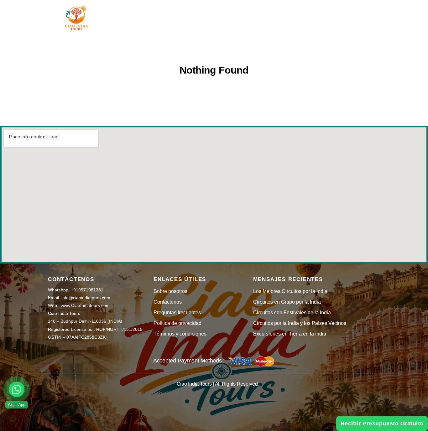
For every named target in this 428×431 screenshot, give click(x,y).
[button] (16, 389)
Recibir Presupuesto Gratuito (382, 423)
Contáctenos (168, 302)
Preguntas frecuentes (177, 312)
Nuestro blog (289, 13)
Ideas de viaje (177, 13)
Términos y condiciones (180, 333)
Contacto (333, 13)
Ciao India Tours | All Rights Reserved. (218, 384)
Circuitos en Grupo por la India (287, 302)
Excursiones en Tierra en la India (289, 333)
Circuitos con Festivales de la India (292, 312)
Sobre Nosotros (237, 13)
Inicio (138, 13)
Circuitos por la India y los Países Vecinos (299, 323)
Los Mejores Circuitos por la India (290, 291)
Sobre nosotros (170, 291)
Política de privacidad (177, 323)
